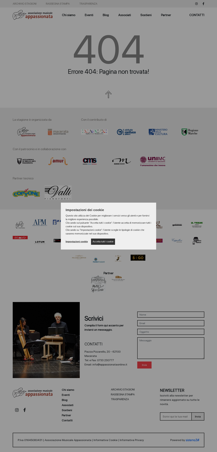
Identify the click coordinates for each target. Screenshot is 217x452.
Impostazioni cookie (77, 241)
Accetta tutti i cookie (103, 241)
